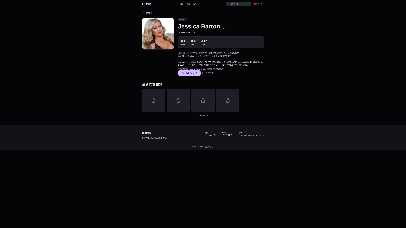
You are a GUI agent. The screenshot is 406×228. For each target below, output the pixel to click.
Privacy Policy (244, 135)
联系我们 (229, 135)
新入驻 (213, 135)
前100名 (208, 135)
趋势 (188, 4)
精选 (181, 4)
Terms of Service (257, 135)
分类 (195, 4)
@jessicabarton (186, 32)
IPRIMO (146, 3)
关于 (224, 135)
